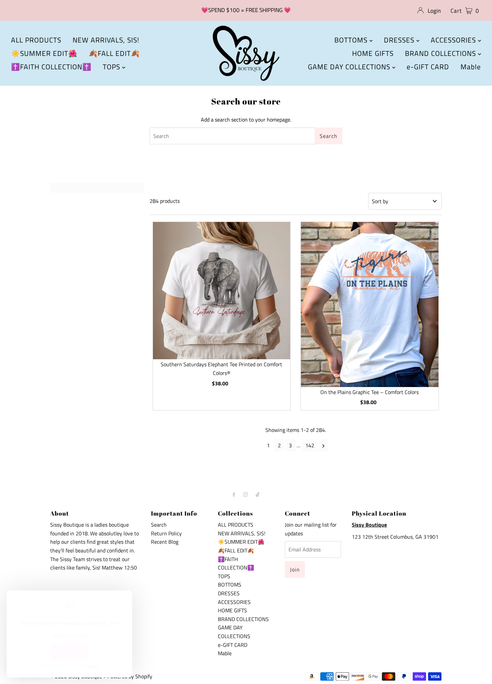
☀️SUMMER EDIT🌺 (44, 53)
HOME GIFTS (373, 53)
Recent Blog (164, 542)
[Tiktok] (257, 494)
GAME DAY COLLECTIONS (350, 66)
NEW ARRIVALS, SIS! (106, 39)
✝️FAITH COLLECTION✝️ (51, 66)
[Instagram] (245, 494)
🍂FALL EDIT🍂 (114, 53)
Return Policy (166, 533)
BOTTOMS (352, 39)
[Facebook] (234, 494)
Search (159, 525)
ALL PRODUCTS (36, 39)
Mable (471, 66)
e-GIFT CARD (428, 66)
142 (309, 445)
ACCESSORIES (454, 39)
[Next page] (323, 445)
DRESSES (400, 39)
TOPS (112, 66)
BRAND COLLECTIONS (441, 53)
